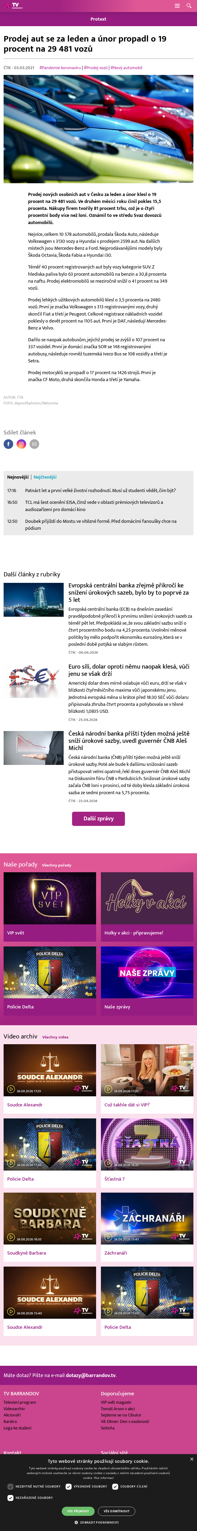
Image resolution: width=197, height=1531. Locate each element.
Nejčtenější (45, 477)
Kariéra (10, 1421)
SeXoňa (108, 1428)
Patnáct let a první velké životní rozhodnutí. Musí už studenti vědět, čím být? (100, 490)
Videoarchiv (14, 1408)
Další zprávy (99, 818)
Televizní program (20, 1402)
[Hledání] (189, 6)
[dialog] (98, 1492)
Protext (98, 19)
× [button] (191, 1459)
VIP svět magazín (116, 1402)
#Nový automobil (126, 67)
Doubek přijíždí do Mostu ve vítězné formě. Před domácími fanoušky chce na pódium (101, 524)
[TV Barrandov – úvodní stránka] (13, 6)
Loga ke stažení (17, 1428)
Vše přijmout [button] (78, 1511)
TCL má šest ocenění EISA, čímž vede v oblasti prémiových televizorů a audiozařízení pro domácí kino (94, 506)
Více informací (104, 1478)
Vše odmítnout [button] (116, 1511)
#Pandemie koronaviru (60, 67)
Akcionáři (12, 1415)
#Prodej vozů (96, 67)
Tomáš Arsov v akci (118, 1408)
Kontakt (12, 1453)
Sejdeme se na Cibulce (121, 1415)
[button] (98, 1522)
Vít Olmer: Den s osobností (125, 1421)
